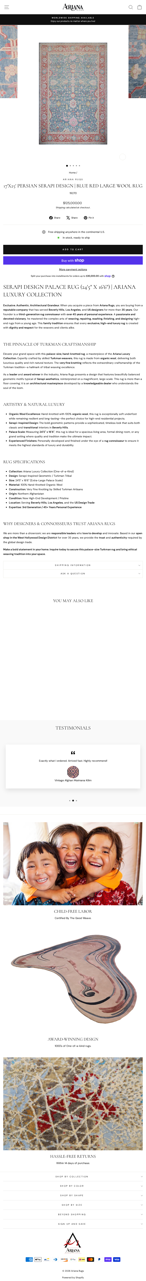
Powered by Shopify (73, 1277)
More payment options (73, 269)
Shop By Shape (72, 1195)
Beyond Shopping (72, 1214)
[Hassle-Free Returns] (73, 1103)
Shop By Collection (72, 1176)
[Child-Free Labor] (73, 863)
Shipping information (73, 565)
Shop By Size (72, 1205)
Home (72, 172)
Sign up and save (72, 1224)
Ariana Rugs (73, 179)
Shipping (60, 207)
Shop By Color (72, 1186)
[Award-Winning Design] (73, 981)
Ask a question (73, 573)
